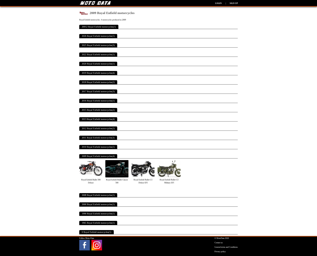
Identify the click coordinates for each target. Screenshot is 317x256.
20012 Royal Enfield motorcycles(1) (99, 27)
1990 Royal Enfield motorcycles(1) (98, 213)
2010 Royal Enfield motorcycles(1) (98, 147)
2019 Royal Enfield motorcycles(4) (98, 73)
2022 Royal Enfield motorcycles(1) (98, 54)
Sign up (234, 3)
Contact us (218, 242)
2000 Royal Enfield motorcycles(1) (98, 204)
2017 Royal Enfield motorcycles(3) (98, 91)
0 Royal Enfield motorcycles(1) (96, 232)
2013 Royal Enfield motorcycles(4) (98, 119)
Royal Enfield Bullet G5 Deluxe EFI (143, 181)
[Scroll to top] (300, 244)
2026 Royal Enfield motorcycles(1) (98, 36)
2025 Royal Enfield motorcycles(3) (98, 45)
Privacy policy (220, 251)
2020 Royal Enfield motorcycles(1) (98, 64)
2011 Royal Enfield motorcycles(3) (98, 138)
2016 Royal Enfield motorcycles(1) (98, 101)
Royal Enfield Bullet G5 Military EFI (169, 181)
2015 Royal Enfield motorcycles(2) (98, 110)
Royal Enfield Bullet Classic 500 (117, 181)
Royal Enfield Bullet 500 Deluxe (91, 181)
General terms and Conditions (226, 247)
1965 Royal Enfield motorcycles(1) (98, 223)
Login (218, 3)
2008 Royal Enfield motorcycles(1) (98, 195)
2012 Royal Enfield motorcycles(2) (98, 128)
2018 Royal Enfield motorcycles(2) (98, 82)
